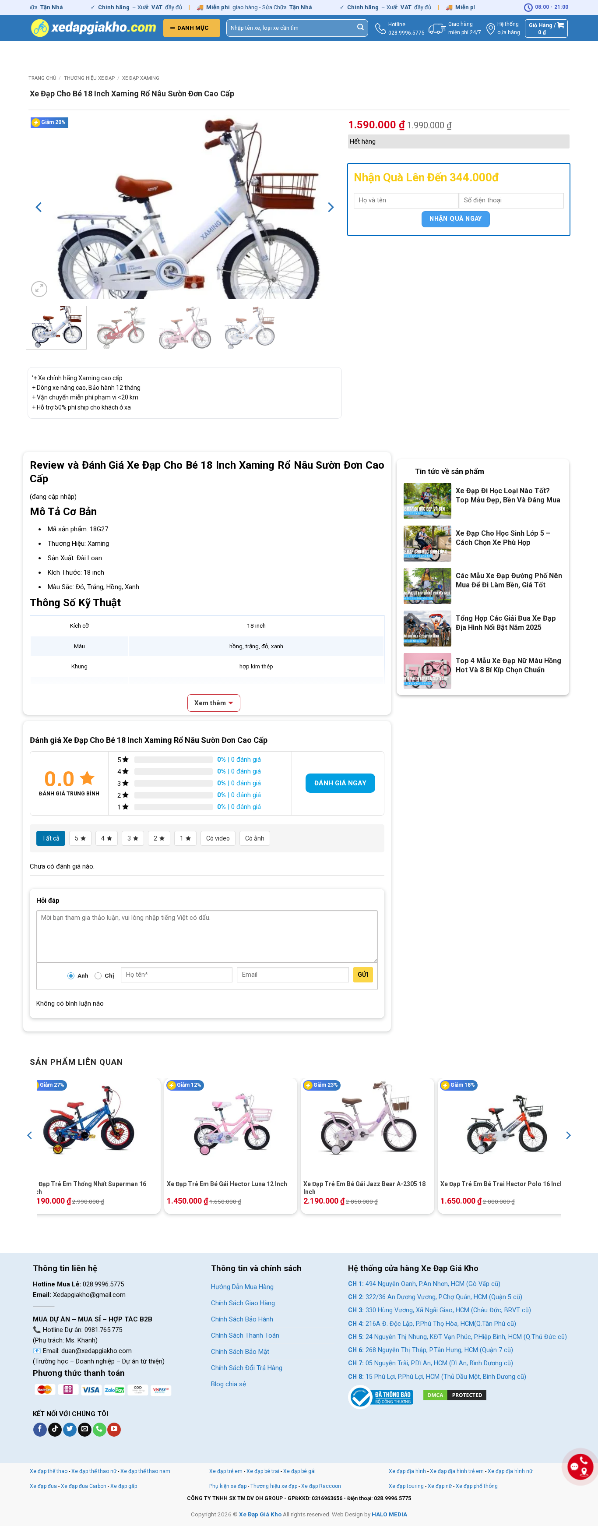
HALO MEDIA (389, 1514)
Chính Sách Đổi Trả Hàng (246, 1368)
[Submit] (361, 28)
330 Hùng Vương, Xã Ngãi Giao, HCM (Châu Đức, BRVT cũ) (439, 1310)
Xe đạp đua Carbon (83, 1486)
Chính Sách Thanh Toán (245, 1335)
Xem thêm (210, 703)
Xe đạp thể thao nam (145, 1471)
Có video (218, 838)
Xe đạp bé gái (299, 1471)
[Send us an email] (84, 1430)
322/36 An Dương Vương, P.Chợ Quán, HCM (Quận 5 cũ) (435, 1297)
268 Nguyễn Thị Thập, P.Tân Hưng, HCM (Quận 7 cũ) (430, 1350)
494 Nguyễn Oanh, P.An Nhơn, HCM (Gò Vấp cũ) (424, 1284)
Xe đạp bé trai (262, 1471)
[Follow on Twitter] (70, 1430)
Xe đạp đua (43, 1486)
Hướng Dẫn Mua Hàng (242, 1287)
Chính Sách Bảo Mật (240, 1352)
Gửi (363, 974)
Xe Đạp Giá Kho (260, 1514)
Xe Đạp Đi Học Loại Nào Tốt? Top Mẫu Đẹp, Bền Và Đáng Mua (508, 495)
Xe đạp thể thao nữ (94, 1471)
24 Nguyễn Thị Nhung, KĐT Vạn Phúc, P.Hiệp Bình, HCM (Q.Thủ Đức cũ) (457, 1337)
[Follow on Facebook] (40, 1430)
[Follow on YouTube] (114, 1430)
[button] (191, 28)
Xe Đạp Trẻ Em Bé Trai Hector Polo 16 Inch (501, 1183)
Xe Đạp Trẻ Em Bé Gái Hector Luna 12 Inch (227, 1183)
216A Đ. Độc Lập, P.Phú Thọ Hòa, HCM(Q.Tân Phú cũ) (432, 1324)
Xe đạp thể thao (48, 1471)
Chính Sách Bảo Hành (242, 1319)
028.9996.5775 (406, 33)
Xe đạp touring (406, 1486)
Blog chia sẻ (228, 1384)
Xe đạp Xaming (140, 78)
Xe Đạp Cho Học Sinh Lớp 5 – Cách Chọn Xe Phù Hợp (503, 538)
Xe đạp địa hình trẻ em (457, 1471)
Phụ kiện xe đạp (227, 1486)
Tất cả (51, 838)
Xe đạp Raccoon (321, 1486)
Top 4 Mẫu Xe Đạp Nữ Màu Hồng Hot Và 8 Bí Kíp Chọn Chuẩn (508, 665)
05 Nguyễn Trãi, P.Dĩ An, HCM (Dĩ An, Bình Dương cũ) (430, 1363)
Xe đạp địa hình (408, 1471)
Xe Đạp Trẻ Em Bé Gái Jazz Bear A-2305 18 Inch (364, 1187)
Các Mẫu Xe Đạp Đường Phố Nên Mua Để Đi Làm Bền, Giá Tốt (509, 580)
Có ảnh (254, 838)
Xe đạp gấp (123, 1486)
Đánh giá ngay (340, 783)
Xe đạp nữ (440, 1486)
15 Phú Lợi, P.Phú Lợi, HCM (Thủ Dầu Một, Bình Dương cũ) (437, 1377)
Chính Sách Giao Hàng (243, 1303)
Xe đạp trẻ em (226, 1471)
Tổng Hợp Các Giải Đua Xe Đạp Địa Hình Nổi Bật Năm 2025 (506, 623)
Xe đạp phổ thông (477, 1486)
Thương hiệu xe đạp (89, 78)
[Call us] (99, 1430)
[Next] (330, 207)
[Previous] (39, 207)
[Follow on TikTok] (55, 1430)
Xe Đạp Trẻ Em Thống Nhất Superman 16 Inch (88, 1187)
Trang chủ (42, 78)
